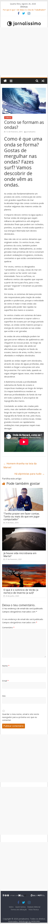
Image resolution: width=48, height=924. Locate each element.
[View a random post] (43, 81)
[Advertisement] (24, 51)
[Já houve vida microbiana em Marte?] (24, 529)
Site (4, 696)
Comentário (8, 627)
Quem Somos (20, 907)
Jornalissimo (30, 132)
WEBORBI (35, 921)
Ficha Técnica (34, 909)
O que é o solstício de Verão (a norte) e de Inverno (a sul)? (20, 591)
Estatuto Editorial (33, 907)
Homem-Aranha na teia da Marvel (20, 465)
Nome (5, 665)
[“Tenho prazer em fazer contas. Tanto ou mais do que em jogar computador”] (24, 489)
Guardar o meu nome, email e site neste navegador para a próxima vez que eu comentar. (20, 717)
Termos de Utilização (19, 909)
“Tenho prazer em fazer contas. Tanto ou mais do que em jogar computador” (21, 516)
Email (5, 680)
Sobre (11, 907)
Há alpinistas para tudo (29, 473)
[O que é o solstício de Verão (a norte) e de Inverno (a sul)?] (24, 565)
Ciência (8, 117)
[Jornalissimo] (5, 81)
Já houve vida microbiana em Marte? (19, 555)
